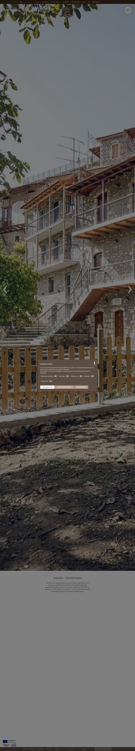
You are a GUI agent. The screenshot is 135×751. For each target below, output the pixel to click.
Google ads (44, 381)
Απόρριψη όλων (47, 387)
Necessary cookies (47, 376)
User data (61, 376)
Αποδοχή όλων (81, 387)
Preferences (74, 376)
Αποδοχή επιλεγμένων (64, 387)
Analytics (87, 376)
